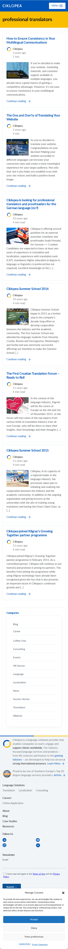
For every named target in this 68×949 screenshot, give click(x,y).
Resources (8, 826)
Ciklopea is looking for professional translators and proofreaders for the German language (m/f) (31, 204)
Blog (15, 624)
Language (18, 674)
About (6, 811)
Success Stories (21, 699)
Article (57, 775)
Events (17, 657)
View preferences (34, 937)
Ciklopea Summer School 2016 (27, 289)
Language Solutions (14, 785)
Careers (7, 798)
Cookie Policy (25, 944)
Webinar (17, 716)
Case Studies (10, 821)
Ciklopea (15, 6)
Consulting (19, 649)
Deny (34, 928)
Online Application (13, 803)
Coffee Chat (19, 641)
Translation (19, 707)
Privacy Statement (40, 945)
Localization (19, 682)
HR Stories (19, 666)
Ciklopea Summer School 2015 (27, 450)
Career (16, 631)
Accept (34, 919)
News (16, 691)
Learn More (53, 763)
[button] (63, 892)
